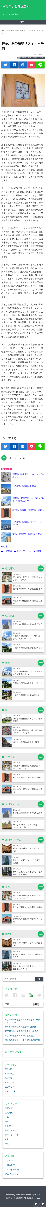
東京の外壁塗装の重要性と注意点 (27, 534)
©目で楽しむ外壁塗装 (15, 1198)
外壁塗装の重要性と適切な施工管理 (27, 624)
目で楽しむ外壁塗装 (15, 6)
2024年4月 (9, 1073)
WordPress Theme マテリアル (28, 1195)
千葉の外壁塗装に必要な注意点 (26, 695)
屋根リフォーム (33, 58)
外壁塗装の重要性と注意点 (24, 486)
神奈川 (42, 58)
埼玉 (7, 1121)
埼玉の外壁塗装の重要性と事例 (26, 742)
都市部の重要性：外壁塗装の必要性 (28, 510)
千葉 (7, 1117)
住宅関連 (23, 58)
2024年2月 (9, 1082)
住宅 (4, 546)
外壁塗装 (9, 1126)
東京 (7, 1139)
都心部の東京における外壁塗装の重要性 (22, 1040)
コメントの (12, 1169)
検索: (7, 1004)
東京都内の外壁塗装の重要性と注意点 (21, 1031)
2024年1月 (9, 1087)
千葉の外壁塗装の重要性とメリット (27, 648)
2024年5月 (9, 1069)
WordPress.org (11, 1174)
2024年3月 (9, 1078)
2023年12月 (10, 1091)
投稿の (10, 1165)
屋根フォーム (11, 1130)
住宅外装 (9, 1108)
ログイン (9, 1160)
